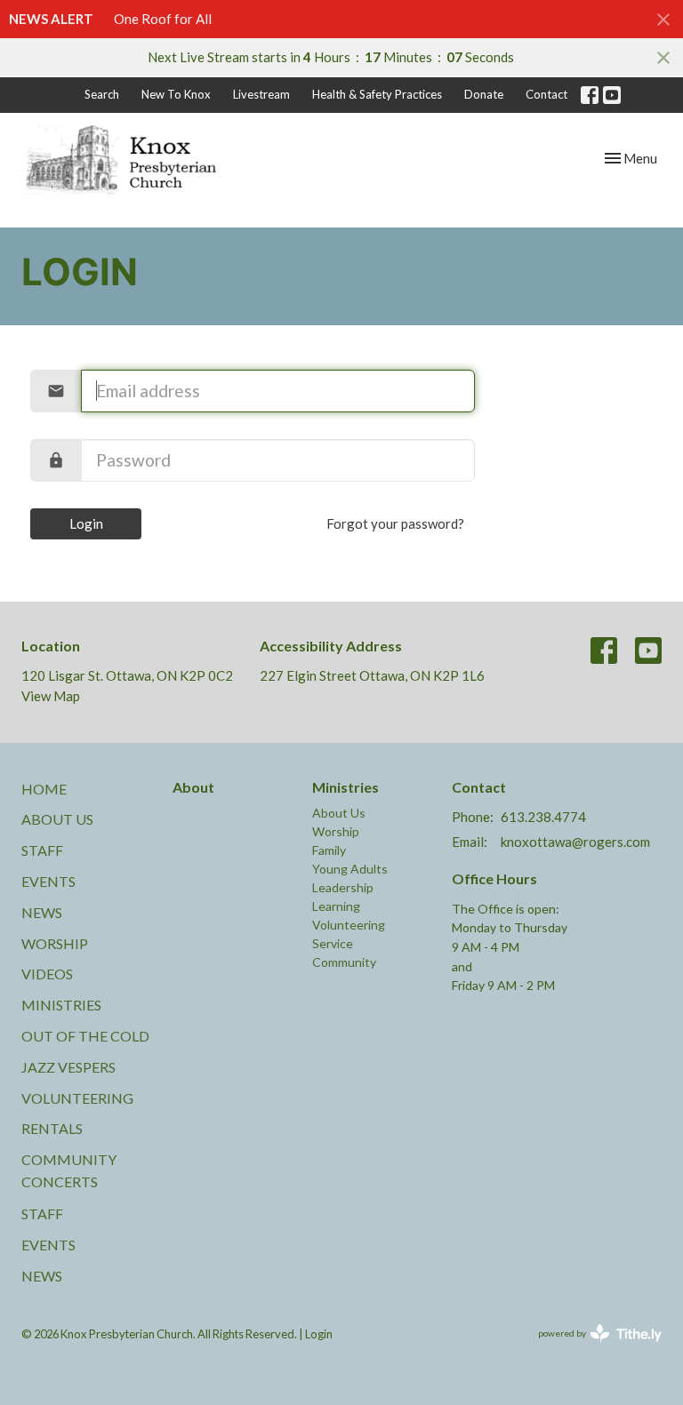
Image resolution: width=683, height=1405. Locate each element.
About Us (57, 818)
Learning (336, 906)
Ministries (61, 1004)
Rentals (52, 1128)
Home (44, 788)
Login (86, 523)
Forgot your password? (395, 523)
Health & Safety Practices (377, 94)
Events (48, 881)
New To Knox (176, 94)
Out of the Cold (85, 1035)
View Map (50, 696)
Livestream (261, 94)
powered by (591, 1348)
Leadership (343, 887)
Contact (546, 94)
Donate (483, 94)
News (41, 912)
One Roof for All (163, 19)
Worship (54, 943)
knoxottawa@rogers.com (575, 842)
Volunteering (77, 1098)
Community (344, 962)
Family (329, 850)
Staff (42, 850)
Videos (47, 973)
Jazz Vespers (68, 1066)
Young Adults (350, 868)
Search (101, 94)
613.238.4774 (543, 817)
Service (332, 943)
